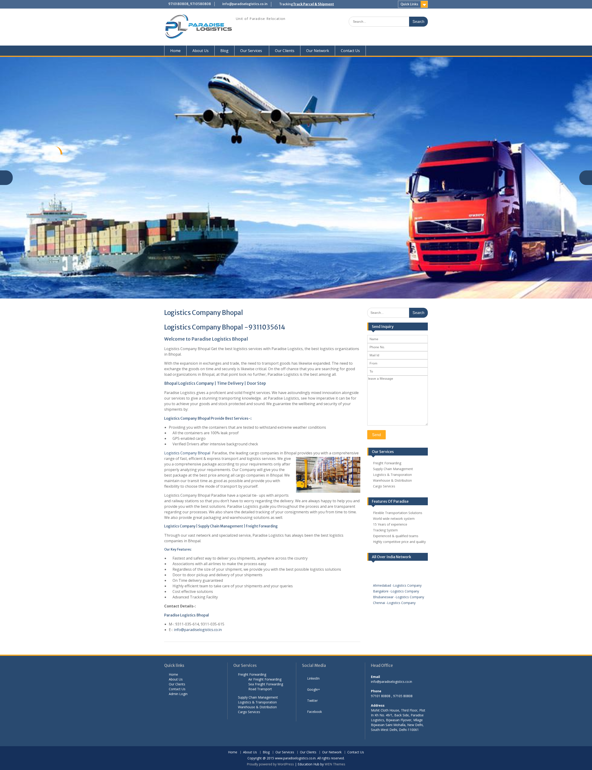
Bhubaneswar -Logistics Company (398, 590)
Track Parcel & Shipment (313, 4)
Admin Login (178, 694)
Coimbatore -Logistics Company (397, 601)
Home (175, 50)
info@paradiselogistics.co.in (245, 4)
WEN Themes (335, 764)
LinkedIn (313, 678)
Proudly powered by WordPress (270, 764)
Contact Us (350, 50)
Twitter (312, 700)
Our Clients (284, 50)
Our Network (317, 50)
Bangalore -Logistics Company (396, 584)
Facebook (314, 711)
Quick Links (409, 4)
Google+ (313, 689)
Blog (224, 50)
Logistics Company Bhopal (187, 453)
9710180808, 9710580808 (189, 4)
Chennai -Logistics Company (394, 595)
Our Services (251, 50)
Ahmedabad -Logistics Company (397, 578)
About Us (200, 50)
